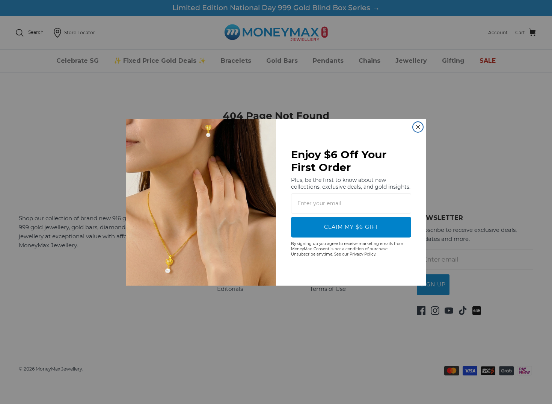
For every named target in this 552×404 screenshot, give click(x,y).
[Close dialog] (418, 127)
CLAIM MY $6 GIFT (351, 227)
